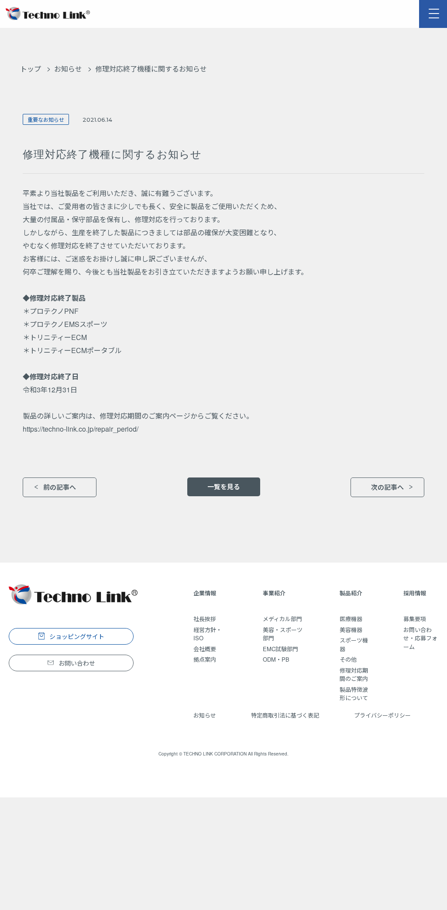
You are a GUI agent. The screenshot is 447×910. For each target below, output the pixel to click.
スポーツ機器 (354, 644)
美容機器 (351, 629)
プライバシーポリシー (382, 715)
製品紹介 (351, 593)
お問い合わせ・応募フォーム (420, 638)
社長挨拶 (204, 619)
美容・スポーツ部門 (283, 633)
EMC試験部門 (280, 649)
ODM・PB (276, 659)
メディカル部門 (282, 619)
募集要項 (414, 619)
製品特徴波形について (354, 693)
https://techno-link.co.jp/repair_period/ (80, 429)
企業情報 (204, 593)
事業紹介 (274, 593)
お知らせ (68, 69)
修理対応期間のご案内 (354, 674)
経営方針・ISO (207, 633)
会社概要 (204, 649)
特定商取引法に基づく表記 (285, 715)
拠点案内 (204, 659)
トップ (30, 69)
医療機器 (351, 619)
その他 (348, 659)
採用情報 (414, 593)
